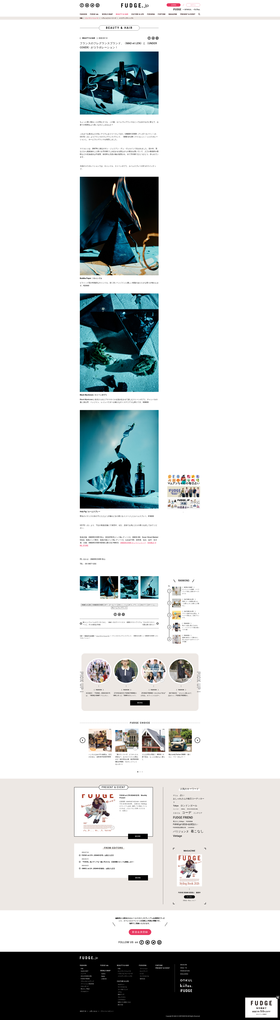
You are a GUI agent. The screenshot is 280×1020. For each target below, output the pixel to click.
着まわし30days (178, 821)
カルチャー (121, 984)
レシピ (142, 974)
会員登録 (173, 5)
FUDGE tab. (94, 14)
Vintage (177, 836)
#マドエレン (152, 605)
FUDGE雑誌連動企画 (179, 827)
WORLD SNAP (107, 14)
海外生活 (142, 979)
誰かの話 (120, 1005)
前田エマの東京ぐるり (124, 1002)
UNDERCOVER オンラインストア (133, 542)
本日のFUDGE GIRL (192, 809)
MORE (138, 836)
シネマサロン (122, 1000)
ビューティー (144, 971)
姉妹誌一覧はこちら (189, 900)
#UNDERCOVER (97, 605)
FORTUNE (161, 14)
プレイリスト (122, 997)
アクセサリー (85, 991)
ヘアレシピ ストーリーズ (108, 18)
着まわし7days (85, 989)
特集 (81, 18)
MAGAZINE (173, 14)
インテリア (197, 813)
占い (182, 795)
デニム (175, 795)
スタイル (176, 813)
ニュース (83, 974)
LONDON (104, 979)
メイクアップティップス (126, 18)
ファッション (144, 969)
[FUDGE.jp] (135, 5)
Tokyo (176, 805)
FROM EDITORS (185, 971)
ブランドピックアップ (87, 981)
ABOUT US (83, 1011)
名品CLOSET (84, 971)
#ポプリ (144, 605)
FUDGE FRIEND (183, 817)
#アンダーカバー (111, 605)
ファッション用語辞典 (87, 984)
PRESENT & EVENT (187, 14)
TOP (81, 636)
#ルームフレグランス (119, 608)
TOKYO (103, 974)
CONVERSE (191, 827)
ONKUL (183, 809)
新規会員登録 (140, 932)
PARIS (103, 976)
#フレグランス (134, 605)
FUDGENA (151, 14)
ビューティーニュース (91, 18)
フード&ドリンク (123, 989)
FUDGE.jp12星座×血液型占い (185, 824)
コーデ (186, 812)
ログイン (193, 5)
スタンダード (85, 986)
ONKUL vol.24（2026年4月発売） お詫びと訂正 (98, 868)
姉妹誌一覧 (183, 968)
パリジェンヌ (181, 831)
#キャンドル (122, 605)
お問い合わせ (93, 1011)
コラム (120, 992)
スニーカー (176, 809)
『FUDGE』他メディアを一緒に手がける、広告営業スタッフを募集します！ (108, 862)
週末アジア (121, 995)
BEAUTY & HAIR (122, 14)
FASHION (83, 14)
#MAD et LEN (86, 605)
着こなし (197, 831)
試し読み (189, 897)
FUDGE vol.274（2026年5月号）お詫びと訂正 (98, 855)
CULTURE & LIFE (137, 14)
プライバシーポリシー (107, 1011)
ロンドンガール (189, 805)
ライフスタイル (122, 987)
